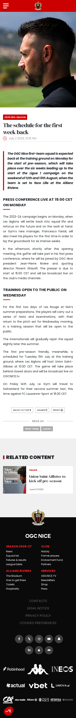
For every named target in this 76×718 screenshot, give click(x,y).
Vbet (38, 685)
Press (44, 588)
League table (14, 564)
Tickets (10, 584)
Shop (44, 584)
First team (32, 428)
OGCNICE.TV (48, 576)
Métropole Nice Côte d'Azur (56, 699)
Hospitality (12, 588)
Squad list (12, 555)
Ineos (62, 669)
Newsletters (48, 580)
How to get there (16, 580)
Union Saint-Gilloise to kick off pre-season (38, 480)
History (45, 551)
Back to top (21, 410)
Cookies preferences (38, 623)
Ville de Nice (44, 699)
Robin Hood (13, 669)
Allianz (32, 699)
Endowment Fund (52, 560)
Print (57, 410)
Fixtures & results (16, 560)
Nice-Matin (20, 699)
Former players (50, 555)
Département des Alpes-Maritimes (68, 700)
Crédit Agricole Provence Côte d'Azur (8, 699)
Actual (15, 685)
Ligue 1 (47, 428)
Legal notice (38, 608)
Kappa (38, 669)
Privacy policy (38, 615)
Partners (46, 564)
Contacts (38, 601)
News (9, 551)
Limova (60, 685)
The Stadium (14, 576)
